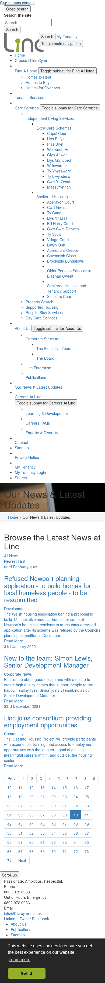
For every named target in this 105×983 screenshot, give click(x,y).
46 (53, 824)
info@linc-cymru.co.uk (23, 913)
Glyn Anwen (57, 154)
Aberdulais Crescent (64, 250)
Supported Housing (42, 307)
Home (20, 55)
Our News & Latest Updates (38, 387)
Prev (11, 778)
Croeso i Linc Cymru (32, 60)
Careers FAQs (38, 423)
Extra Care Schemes (54, 128)
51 (20, 833)
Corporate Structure (43, 338)
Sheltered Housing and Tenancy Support (66, 288)
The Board (45, 358)
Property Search (39, 301)
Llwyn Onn (56, 245)
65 (87, 842)
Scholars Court (59, 296)
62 (53, 842)
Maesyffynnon (59, 187)
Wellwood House (61, 149)
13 (42, 787)
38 (53, 815)
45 (42, 824)
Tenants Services (29, 97)
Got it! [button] (26, 973)
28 (31, 805)
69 (42, 851)
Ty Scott (54, 234)
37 (42, 815)
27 (20, 805)
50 (9, 833)
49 (87, 824)
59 (20, 842)
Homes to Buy (38, 82)
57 (87, 833)
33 (87, 805)
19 (20, 796)
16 (76, 787)
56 (76, 833)
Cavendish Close (61, 255)
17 (87, 787)
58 (9, 842)
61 (42, 842)
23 (64, 796)
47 (64, 824)
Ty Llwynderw (58, 176)
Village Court (58, 239)
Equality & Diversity (42, 432)
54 (53, 833)
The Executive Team (53, 348)
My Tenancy (67, 36)
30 (53, 805)
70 (53, 851)
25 (87, 796)
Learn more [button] (19, 959)
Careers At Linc (28, 396)
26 (9, 805)
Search (47, 36)
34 (9, 815)
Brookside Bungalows (65, 261)
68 (31, 851)
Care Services (27, 108)
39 (64, 815)
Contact (21, 442)
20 (31, 796)
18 (9, 796)
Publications (36, 377)
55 (64, 833)
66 (9, 851)
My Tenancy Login (30, 472)
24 (76, 796)
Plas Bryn (55, 144)
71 (64, 851)
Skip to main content (17, 2)
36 (31, 815)
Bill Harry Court (60, 223)
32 (76, 805)
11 (20, 787)
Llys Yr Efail (57, 218)
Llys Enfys (55, 138)
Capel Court (57, 133)
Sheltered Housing (52, 196)
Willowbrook (57, 165)
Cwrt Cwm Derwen (63, 228)
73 (87, 851)
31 (64, 805)
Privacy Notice (27, 457)
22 (53, 796)
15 (64, 787)
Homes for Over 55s (43, 87)
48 (76, 824)
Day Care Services (41, 318)
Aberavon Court (60, 202)
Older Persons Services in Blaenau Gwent (69, 273)
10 (9, 787)
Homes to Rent (38, 77)
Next (22, 860)
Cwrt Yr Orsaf (58, 181)
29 (42, 805)
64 (76, 842)
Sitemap (22, 447)
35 (20, 815)
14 (53, 787)
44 (31, 824)
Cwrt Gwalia (57, 207)
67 (20, 851)
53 (42, 833)
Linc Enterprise (38, 367)
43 (20, 824)
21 (42, 796)
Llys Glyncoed (59, 160)
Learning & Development (47, 413)
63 (64, 842)
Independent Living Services (50, 118)
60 (31, 842)
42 (9, 824)
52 (31, 833)
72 (76, 851)
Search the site (18, 15)
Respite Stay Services (44, 312)
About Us (22, 328)
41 (87, 815)
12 (31, 787)
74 (9, 860)
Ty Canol (54, 212)
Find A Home (26, 70)
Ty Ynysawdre (59, 171)
